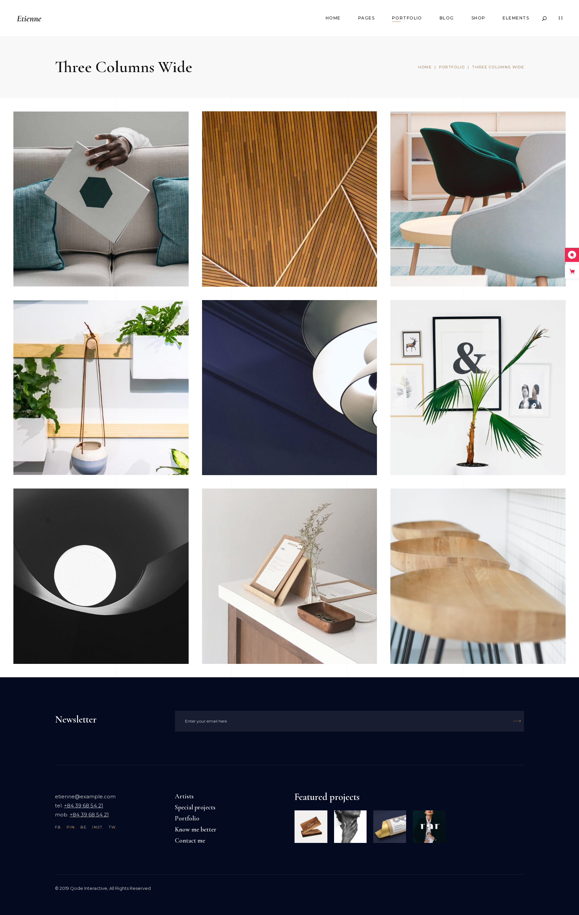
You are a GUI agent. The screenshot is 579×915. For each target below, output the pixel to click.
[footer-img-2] (389, 826)
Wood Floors (241, 134)
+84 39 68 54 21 (83, 805)
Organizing (238, 512)
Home (425, 67)
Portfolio (452, 67)
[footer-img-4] (350, 826)
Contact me (190, 840)
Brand (74, 336)
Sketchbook (50, 134)
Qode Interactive (88, 888)
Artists (184, 796)
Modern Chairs (433, 134)
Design (451, 147)
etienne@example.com (85, 796)
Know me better (195, 829)
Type (260, 147)
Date (72, 147)
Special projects (195, 807)
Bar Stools (424, 512)
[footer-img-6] (429, 826)
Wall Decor (427, 323)
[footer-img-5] (311, 826)
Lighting (233, 323)
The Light (46, 512)
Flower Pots (50, 323)
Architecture (45, 147)
